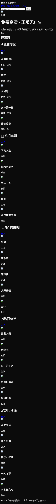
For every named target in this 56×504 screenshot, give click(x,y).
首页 (3, 6)
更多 (3, 51)
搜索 (28, 9)
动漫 (24, 6)
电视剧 (13, 6)
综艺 (19, 6)
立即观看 (5, 38)
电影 (8, 6)
